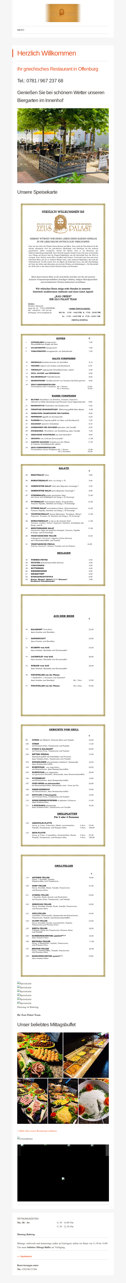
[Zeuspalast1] (32, 1150)
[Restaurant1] (79, 1150)
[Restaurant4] (102, 1150)
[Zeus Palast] (63, 13)
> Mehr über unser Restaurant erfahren (37, 1130)
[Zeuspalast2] (55, 1150)
